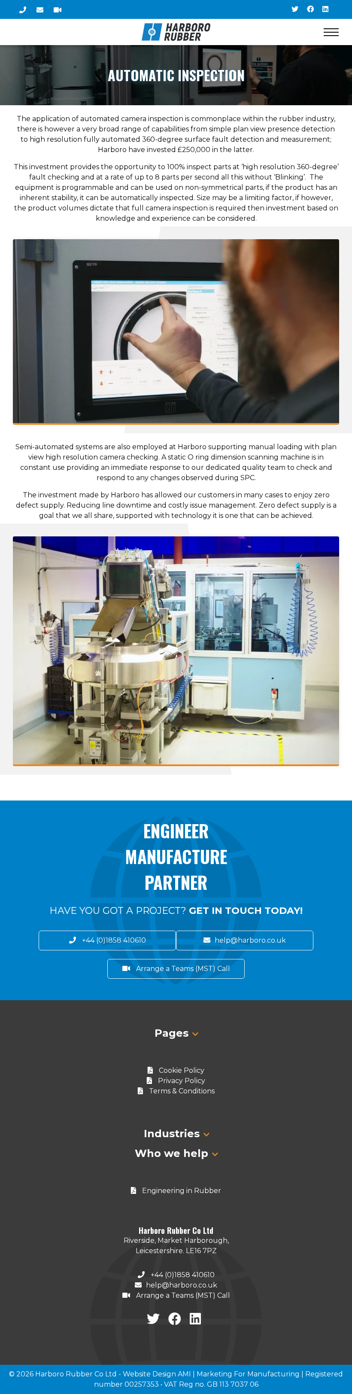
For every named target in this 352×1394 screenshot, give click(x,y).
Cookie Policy (180, 1070)
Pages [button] (173, 1033)
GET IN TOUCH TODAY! (246, 910)
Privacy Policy (180, 1081)
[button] (331, 32)
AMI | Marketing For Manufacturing (239, 1374)
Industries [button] (173, 1133)
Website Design (149, 1374)
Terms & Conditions (181, 1091)
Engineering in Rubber (180, 1191)
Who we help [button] (173, 1153)
